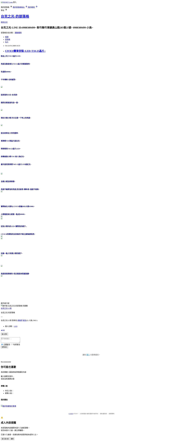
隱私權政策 (103, 413)
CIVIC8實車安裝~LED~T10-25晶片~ (25, 51)
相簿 (6, 37)
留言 (24, 320)
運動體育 (18, 33)
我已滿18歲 (5, 439)
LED (15, 326)
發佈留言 (4, 347)
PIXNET (75, 413)
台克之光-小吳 (6, 308)
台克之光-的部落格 (15, 16)
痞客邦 (20, 320)
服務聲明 (111, 413)
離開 (12, 439)
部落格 (7, 39)
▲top (3, 330)
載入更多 (4, 334)
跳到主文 (4, 22)
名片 (6, 42)
